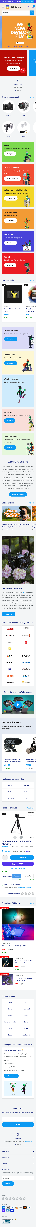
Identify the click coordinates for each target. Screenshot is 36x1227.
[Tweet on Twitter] (29, 893)
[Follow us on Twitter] (6, 1198)
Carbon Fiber (28, 876)
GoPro (10, 1009)
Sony (10, 1028)
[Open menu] (3, 7)
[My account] (29, 7)
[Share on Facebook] (22, 893)
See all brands (26, 1035)
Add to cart (22, 857)
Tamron (26, 1028)
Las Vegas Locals (28, 1)
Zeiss (10, 1035)
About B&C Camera (18, 494)
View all (31, 97)
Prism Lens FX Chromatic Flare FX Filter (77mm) (24, 979)
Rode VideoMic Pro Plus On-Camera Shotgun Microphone (12, 760)
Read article (8, 614)
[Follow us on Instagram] (10, 1198)
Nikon (26, 1015)
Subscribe (18, 1124)
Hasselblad (26, 1009)
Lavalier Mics (26, 785)
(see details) (5, 1141)
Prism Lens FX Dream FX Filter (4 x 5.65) (14, 946)
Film (26, 798)
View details (30, 808)
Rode (5, 757)
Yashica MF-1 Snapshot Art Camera (12, 310)
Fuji (26, 1002)
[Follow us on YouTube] (17, 1198)
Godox (26, 792)
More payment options (18, 868)
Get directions (11, 1076)
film (24, 592)
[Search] (32, 12)
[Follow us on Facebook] (3, 1198)
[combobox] (16, 12)
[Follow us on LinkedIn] (24, 1198)
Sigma (26, 1022)
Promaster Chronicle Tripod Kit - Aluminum (17, 842)
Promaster (5, 847)
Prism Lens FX (6, 943)
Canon (10, 1002)
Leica (10, 1015)
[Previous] (15, 837)
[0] (32, 7)
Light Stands (10, 798)
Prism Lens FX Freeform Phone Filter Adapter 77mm (24, 962)
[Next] (21, 837)
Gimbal (10, 792)
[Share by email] (33, 893)
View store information (24, 887)
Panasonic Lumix (10, 1022)
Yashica (6, 306)
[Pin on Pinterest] (26, 893)
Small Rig (10, 785)
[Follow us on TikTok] (20, 1198)
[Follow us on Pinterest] (13, 1198)
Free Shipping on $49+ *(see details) (11, 1)
